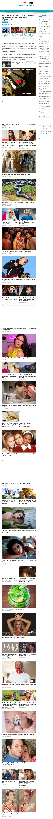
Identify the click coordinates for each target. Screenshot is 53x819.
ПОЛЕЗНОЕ (8, 10)
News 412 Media (26, 5)
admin (13, 24)
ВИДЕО (14, 10)
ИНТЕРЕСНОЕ (26, 10)
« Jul (39, 138)
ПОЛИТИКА (33, 10)
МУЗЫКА (19, 10)
